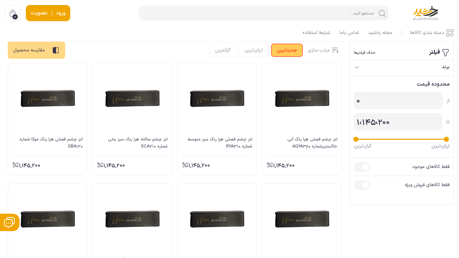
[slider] (446, 139)
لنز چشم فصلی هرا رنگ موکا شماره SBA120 (51, 142)
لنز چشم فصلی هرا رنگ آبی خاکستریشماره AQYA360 (312, 142)
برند (446, 67)
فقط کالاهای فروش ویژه (427, 184)
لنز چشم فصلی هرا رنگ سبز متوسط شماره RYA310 (219, 142)
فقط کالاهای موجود (431, 166)
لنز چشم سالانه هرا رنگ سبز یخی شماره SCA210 (137, 142)
